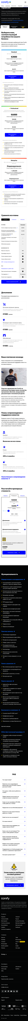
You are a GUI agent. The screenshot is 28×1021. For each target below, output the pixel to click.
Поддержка (20, 5)
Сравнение (8, 5)
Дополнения (14, 5)
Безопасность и (9, 710)
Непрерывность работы (6, 268)
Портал (6, 681)
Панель (7, 663)
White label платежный (12, 732)
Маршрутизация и (12, 579)
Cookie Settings (23, 1015)
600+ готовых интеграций (7, 261)
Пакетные (7, 631)
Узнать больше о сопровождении (13, 478)
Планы (2, 5)
